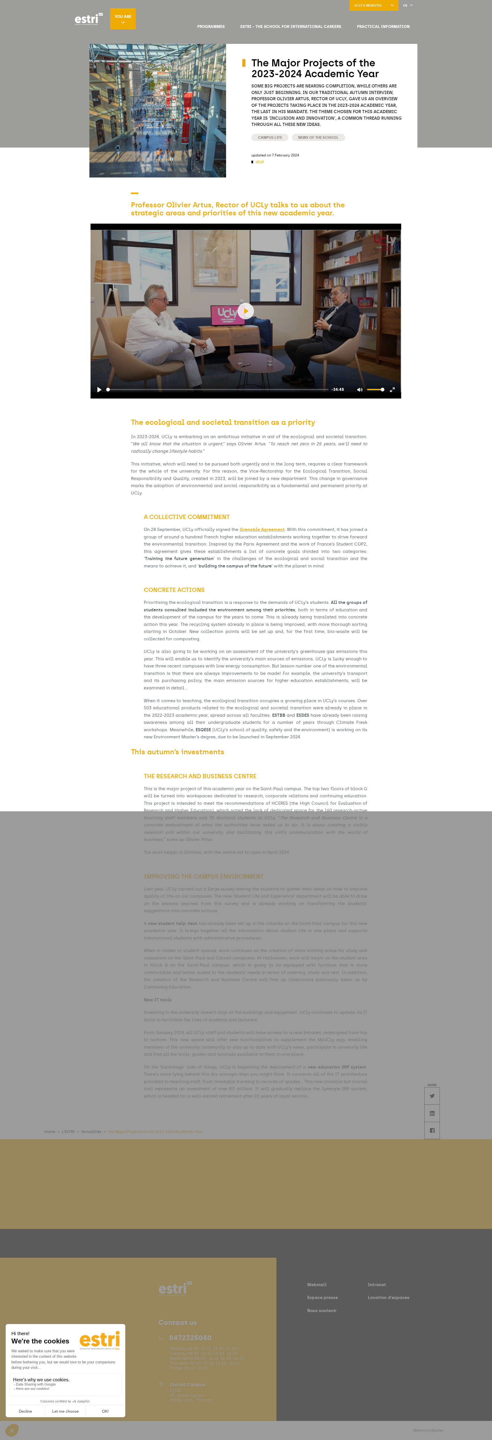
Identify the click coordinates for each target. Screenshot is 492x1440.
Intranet (377, 1284)
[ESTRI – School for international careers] (89, 19)
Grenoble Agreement (262, 529)
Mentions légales (428, 1430)
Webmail (317, 1284)
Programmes (211, 26)
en (405, 5)
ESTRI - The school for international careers (290, 26)
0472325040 (190, 1337)
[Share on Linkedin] (432, 1113)
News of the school (318, 137)
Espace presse (322, 1297)
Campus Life (270, 137)
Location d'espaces (388, 1297)
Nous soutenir (322, 1310)
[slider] (217, 389)
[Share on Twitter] (432, 1095)
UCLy (259, 162)
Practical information (383, 26)
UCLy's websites (368, 5)
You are (123, 16)
